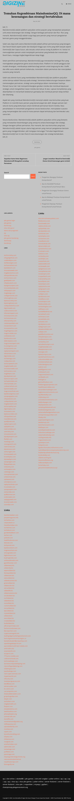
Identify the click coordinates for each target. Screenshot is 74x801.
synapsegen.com (10, 462)
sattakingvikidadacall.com (47, 407)
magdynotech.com (10, 404)
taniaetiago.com (9, 749)
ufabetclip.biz (8, 568)
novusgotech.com (10, 444)
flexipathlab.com (9, 464)
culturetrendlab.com (45, 359)
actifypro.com (43, 294)
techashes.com (9, 520)
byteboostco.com (10, 338)
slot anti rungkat (41, 779)
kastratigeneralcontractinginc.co (15, 638)
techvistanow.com (10, 318)
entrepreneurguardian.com (47, 415)
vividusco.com (43, 254)
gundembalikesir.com (11, 533)
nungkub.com (8, 742)
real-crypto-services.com (12, 674)
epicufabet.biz (9, 611)
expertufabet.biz (9, 570)
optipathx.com (9, 426)
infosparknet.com (10, 416)
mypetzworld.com (10, 676)
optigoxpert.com (44, 289)
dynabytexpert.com (10, 437)
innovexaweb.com (10, 454)
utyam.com (8, 732)
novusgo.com (43, 352)
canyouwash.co (9, 523)
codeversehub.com (10, 386)
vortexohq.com (43, 342)
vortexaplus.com (9, 469)
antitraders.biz (9, 648)
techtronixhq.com (10, 255)
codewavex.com (9, 336)
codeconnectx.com (10, 311)
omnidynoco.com (10, 482)
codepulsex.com (9, 361)
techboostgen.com (10, 263)
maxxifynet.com (43, 241)
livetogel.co (42, 380)
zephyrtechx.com (44, 286)
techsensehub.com (10, 265)
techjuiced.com (9, 545)
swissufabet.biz (9, 578)
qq (5, 233)
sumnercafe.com (10, 716)
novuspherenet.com (11, 474)
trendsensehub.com (45, 362)
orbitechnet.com (9, 477)
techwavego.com (10, 358)
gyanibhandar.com (10, 563)
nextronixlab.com (10, 429)
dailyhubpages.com (45, 402)
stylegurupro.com (44, 327)
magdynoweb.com (10, 366)
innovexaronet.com (10, 316)
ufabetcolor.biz (9, 586)
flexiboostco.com (44, 221)
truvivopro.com (43, 251)
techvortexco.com (10, 278)
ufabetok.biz (8, 616)
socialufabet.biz (9, 596)
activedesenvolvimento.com (47, 400)
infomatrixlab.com (10, 384)
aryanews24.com (10, 651)
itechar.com (8, 535)
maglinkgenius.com (10, 331)
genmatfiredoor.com (45, 382)
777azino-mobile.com (11, 656)
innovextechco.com (10, 328)
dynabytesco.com (44, 324)
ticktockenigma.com (45, 364)
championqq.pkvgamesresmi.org (15, 787)
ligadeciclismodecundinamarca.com (50, 448)
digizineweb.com (9, 308)
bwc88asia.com (9, 684)
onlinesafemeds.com (11, 560)
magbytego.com (9, 293)
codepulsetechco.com (11, 306)
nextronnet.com (9, 447)
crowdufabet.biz (9, 621)
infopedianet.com (10, 399)
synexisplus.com (44, 236)
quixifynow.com (9, 421)
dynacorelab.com (44, 246)
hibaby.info (42, 417)
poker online (54, 779)
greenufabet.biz (9, 583)
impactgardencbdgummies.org (14, 757)
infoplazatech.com (10, 283)
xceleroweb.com (9, 497)
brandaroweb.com (10, 502)
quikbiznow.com (9, 494)
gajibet (44, 784)
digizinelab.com (9, 356)
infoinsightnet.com (10, 298)
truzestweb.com (9, 487)
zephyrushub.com (44, 226)
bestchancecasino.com (46, 425)
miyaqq (37, 784)
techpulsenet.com (10, 348)
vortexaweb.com (44, 266)
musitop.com (8, 729)
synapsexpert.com (10, 489)
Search (6, 173)
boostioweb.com (44, 223)
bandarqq (7, 243)
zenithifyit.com (43, 259)
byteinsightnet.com (10, 303)
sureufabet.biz (9, 603)
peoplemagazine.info (11, 518)
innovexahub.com (44, 244)
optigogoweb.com (10, 499)
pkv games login (9, 220)
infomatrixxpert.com (11, 313)
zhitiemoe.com (9, 739)
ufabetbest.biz (9, 601)
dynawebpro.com (10, 459)
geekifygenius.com (44, 369)
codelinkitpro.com (10, 260)
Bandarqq (37, 142)
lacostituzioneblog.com (12, 734)
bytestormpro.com (44, 354)
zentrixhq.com (9, 432)
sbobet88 (19, 779)
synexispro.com (43, 442)
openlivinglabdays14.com (12, 643)
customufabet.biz (10, 606)
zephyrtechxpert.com (11, 351)
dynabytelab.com (44, 231)
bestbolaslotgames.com (46, 410)
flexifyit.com (8, 439)
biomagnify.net (9, 764)
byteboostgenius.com (11, 394)
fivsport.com (8, 706)
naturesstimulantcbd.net (12, 759)
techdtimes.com (9, 528)
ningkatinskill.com (10, 704)
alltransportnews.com (11, 626)
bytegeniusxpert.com (11, 285)
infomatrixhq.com (10, 321)
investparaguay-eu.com (12, 681)
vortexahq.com (43, 256)
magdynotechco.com (11, 273)
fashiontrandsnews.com (12, 628)
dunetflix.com (8, 719)
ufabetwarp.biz (9, 565)
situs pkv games (25, 781)
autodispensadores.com (46, 430)
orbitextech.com (44, 372)
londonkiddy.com (44, 455)
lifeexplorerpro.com (45, 349)
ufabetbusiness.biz (10, 581)
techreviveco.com (10, 371)
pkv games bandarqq (11, 238)
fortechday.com (43, 465)
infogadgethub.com (10, 258)
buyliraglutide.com (10, 558)
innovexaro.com (9, 411)
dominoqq (7, 226)
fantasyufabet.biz (10, 573)
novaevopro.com (44, 274)
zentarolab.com (9, 492)
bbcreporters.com (10, 631)
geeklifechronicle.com (45, 334)
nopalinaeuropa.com (11, 762)
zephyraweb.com (44, 264)
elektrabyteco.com (10, 341)
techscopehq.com (10, 406)
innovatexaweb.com (11, 270)
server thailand (50, 781)
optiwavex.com (9, 479)
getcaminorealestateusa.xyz (47, 468)
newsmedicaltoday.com (46, 435)
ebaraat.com (8, 543)
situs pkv (19, 784)
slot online (10, 779)
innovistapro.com (44, 301)
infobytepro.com (9, 291)
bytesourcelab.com (10, 414)
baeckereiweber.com (11, 515)
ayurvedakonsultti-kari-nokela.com (16, 646)
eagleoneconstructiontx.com (48, 392)
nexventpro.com (44, 284)
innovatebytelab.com (11, 288)
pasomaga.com (9, 754)
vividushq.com (9, 467)
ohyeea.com (8, 737)
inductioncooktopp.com (46, 432)
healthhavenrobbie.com (46, 387)
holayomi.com (43, 445)
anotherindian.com (10, 744)
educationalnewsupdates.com (48, 218)
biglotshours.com (10, 555)
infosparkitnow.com (11, 275)
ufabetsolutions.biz (10, 593)
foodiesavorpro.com (45, 339)
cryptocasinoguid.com (11, 633)
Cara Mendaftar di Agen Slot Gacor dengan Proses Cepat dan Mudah (31, 798)
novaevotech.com (10, 326)
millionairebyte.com (45, 463)
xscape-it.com (8, 654)
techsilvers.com (9, 701)
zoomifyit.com (9, 505)
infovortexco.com (10, 353)
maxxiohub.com (43, 261)
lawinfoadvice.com (10, 711)
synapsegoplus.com (11, 396)
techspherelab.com (10, 381)
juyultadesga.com (10, 671)
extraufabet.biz (9, 588)
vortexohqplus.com (45, 307)
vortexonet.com (43, 239)
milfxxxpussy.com (10, 724)
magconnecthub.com (11, 391)
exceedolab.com (43, 319)
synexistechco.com (44, 249)
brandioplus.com (10, 457)
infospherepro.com (45, 337)
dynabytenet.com (10, 376)
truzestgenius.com (10, 346)
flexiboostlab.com (44, 304)
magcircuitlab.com (10, 333)
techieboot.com (9, 530)
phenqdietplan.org (10, 714)
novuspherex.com (44, 271)
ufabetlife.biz (8, 591)
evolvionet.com (43, 234)
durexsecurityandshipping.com (14, 664)
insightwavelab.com (45, 347)
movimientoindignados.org (13, 722)
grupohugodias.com (11, 696)
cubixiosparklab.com (11, 323)
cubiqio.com (42, 332)
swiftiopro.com (43, 309)
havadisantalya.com (11, 525)
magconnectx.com (44, 440)
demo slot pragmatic (11, 231)
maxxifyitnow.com (10, 419)
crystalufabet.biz (9, 613)
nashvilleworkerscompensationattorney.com (53, 450)
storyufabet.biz (9, 608)
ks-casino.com (9, 689)
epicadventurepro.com (46, 344)
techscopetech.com (10, 364)
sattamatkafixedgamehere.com (49, 412)
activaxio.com (43, 322)
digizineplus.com (10, 409)
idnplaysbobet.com (44, 405)
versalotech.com (44, 314)
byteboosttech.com (10, 548)
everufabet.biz (9, 618)
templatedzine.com (10, 709)
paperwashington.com (46, 420)
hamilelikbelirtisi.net (45, 312)
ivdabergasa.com (10, 669)
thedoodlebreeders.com (12, 694)
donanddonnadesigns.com (47, 390)
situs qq (6, 236)
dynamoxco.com (9, 449)
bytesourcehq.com (10, 301)
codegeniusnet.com (11, 296)
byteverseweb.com (10, 389)
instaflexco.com (43, 299)
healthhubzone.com (11, 540)
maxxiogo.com (9, 442)
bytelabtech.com (9, 268)
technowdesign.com (11, 661)
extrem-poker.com (10, 686)
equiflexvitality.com (44, 395)
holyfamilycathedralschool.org (48, 453)
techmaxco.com (43, 317)
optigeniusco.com (44, 269)
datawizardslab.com (45, 329)
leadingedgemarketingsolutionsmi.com (17, 636)
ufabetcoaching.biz (44, 458)
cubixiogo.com (9, 472)
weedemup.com (43, 422)
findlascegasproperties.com (47, 385)
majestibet (28, 784)
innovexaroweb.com (11, 369)
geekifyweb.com (9, 280)
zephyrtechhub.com (11, 484)
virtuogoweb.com (10, 553)
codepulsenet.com (10, 401)
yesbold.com (8, 538)
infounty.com (8, 679)
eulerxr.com (42, 367)
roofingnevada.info (44, 437)
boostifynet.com (43, 281)
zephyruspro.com (10, 424)
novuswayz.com (43, 291)
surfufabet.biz (9, 598)
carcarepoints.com (10, 691)
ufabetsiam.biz (9, 575)
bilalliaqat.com (43, 427)
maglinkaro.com (9, 374)
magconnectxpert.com (11, 343)
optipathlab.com (44, 228)
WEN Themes (67, 798)
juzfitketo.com (9, 752)
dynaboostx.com (44, 296)
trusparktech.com (44, 276)
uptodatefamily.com (11, 727)
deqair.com (8, 699)
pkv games (37, 147)
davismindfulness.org (45, 460)
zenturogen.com (9, 452)
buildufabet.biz (9, 623)
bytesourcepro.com (11, 379)
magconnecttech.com (45, 375)
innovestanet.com (10, 434)
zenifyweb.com (43, 377)
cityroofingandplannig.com (13, 666)
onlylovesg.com (43, 397)
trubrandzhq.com (44, 279)
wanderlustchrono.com (46, 357)
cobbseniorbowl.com (11, 659)
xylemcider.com (9, 747)
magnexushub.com (10, 550)
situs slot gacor (9, 228)
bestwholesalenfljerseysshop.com (15, 641)
